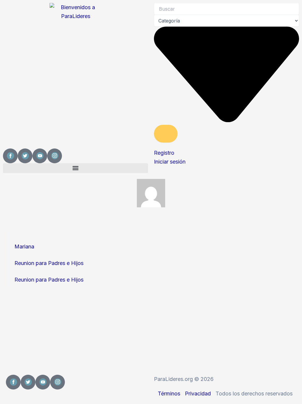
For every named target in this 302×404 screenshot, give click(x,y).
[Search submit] (166, 134)
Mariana (24, 246)
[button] (75, 168)
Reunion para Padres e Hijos (48, 263)
